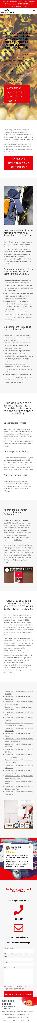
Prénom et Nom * (10, 948)
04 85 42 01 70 (23, 4)
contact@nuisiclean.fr (18, 6)
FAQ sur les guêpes (19, 560)
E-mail (6, 962)
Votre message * (9, 968)
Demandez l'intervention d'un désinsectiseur (18, 163)
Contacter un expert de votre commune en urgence (15, 94)
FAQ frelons (18, 540)
